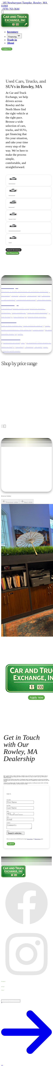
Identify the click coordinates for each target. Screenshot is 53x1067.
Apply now (36, 697)
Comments (8, 822)
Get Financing (12, 253)
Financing (12, 37)
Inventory (12, 31)
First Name (9, 799)
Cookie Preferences (10, 1001)
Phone (8, 811)
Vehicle (8, 830)
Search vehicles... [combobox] (15, 833)
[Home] (15, 26)
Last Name (8, 805)
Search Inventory (13, 250)
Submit (11, 844)
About (10, 42)
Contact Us (6, 49)
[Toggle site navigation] (2, 12)
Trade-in (12, 39)
